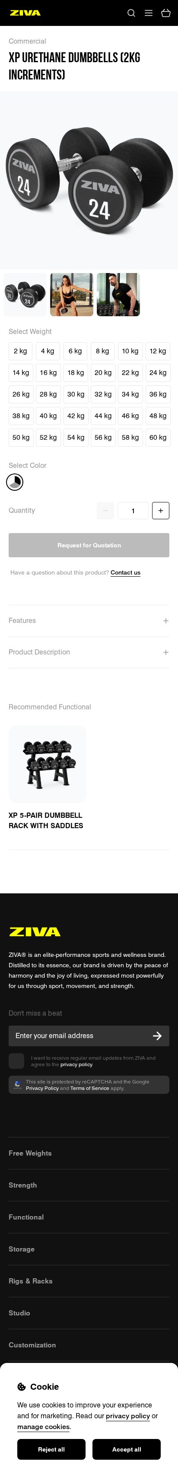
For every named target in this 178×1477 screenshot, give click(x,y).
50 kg (21, 437)
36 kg (158, 394)
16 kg (48, 372)
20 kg (103, 372)
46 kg (130, 416)
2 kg (20, 351)
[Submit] (157, 1036)
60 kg (158, 437)
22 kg (130, 372)
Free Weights (30, 1153)
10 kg (130, 351)
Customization (32, 1344)
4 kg (47, 351)
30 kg (76, 394)
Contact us (125, 572)
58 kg (130, 437)
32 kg (103, 394)
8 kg (102, 351)
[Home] (25, 13)
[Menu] (148, 13)
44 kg (103, 416)
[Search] (131, 13)
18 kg (75, 372)
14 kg (21, 372)
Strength (23, 1185)
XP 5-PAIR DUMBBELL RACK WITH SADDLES (46, 820)
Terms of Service (89, 1088)
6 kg (75, 351)
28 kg (48, 394)
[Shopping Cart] (166, 13)
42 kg (76, 416)
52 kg (48, 437)
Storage (22, 1249)
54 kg (76, 437)
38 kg (21, 416)
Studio (19, 1313)
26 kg (21, 394)
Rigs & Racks (31, 1281)
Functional (26, 1217)
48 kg (158, 416)
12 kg (157, 351)
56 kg (103, 437)
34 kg (130, 394)
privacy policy (76, 1064)
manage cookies (43, 1426)
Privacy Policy (42, 1088)
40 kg (48, 416)
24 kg (158, 372)
